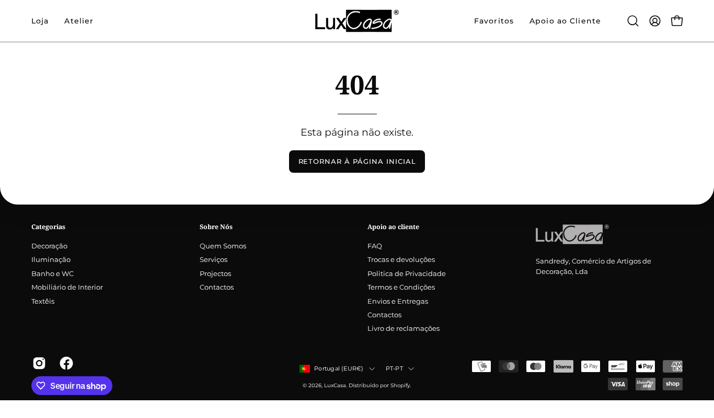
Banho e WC (52, 274)
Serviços (213, 260)
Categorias (48, 227)
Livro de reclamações (403, 329)
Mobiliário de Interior (67, 288)
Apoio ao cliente (393, 227)
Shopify (400, 385)
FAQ (374, 246)
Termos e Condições (401, 288)
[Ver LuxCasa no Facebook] (65, 363)
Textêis (42, 301)
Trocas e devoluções (401, 260)
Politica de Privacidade (406, 274)
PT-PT (394, 368)
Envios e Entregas (397, 301)
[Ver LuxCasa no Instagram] (38, 363)
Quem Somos (223, 246)
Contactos (217, 288)
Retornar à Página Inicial (357, 161)
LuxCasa (335, 385)
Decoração (49, 246)
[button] (78, 21)
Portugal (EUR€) (338, 368)
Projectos (215, 274)
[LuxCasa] (357, 21)
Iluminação (51, 260)
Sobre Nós (216, 227)
